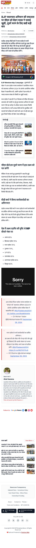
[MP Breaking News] (6, 3)
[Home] (2, 8)
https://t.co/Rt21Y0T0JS (18, 350)
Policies (24, 502)
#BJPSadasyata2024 (23, 311)
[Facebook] (9, 520)
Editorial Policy (12, 490)
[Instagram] (18, 520)
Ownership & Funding (18, 496)
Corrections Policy (22, 490)
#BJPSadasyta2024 (20, 347)
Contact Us (17, 502)
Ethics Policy (23, 493)
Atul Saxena (11, 30)
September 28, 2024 (18, 356)
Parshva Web (25, 532)
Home (3, 12)
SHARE (31, 30)
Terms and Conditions (13, 505)
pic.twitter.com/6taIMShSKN (18, 314)
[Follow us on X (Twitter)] (26, 410)
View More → (29, 440)
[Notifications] (33, 2)
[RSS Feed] (27, 520)
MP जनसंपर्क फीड (25, 505)
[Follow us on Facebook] (23, 410)
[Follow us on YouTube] (31, 410)
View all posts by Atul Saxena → (13, 400)
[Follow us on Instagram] (29, 410)
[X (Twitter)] (13, 520)
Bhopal (9, 12)
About (10, 502)
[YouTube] (22, 520)
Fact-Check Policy (14, 493)
